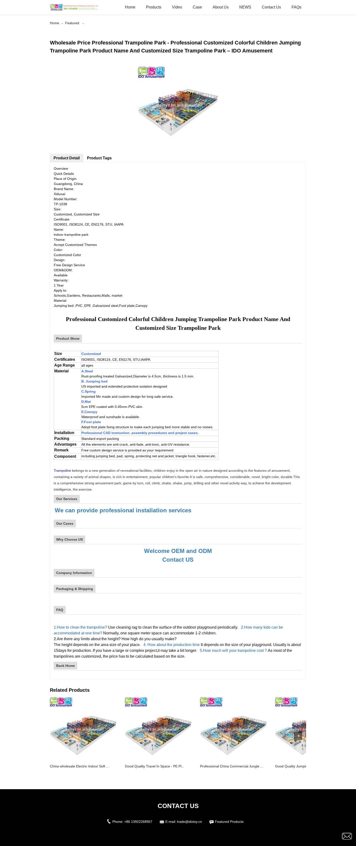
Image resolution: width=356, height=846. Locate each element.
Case (197, 7)
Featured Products (229, 822)
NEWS (245, 7)
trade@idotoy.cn (189, 822)
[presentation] (298, 736)
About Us (221, 7)
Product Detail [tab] (67, 158)
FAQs (296, 7)
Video (177, 7)
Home (130, 7)
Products (153, 7)
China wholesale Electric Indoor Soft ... (79, 766)
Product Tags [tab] (99, 158)
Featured (72, 23)
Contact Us (271, 7)
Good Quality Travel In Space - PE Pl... (154, 766)
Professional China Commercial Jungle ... (231, 766)
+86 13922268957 (138, 822)
